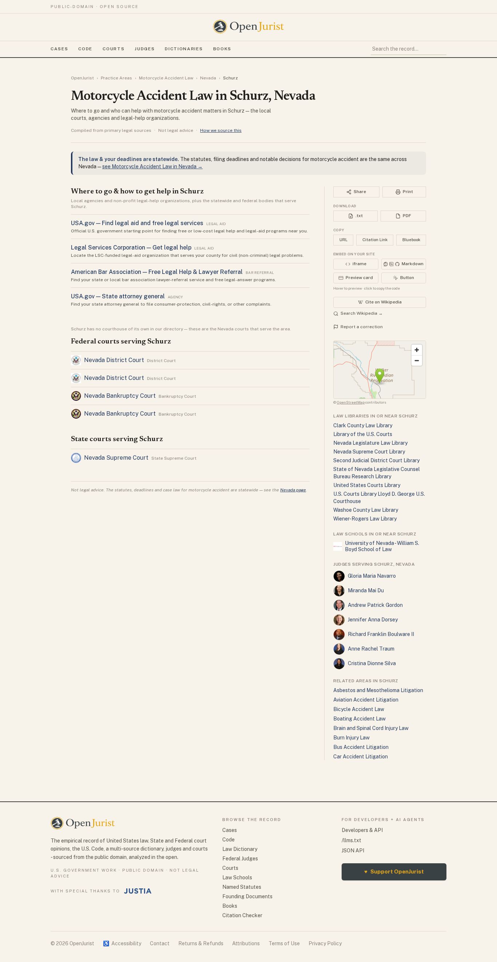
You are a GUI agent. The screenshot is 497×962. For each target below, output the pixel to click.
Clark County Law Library (362, 425)
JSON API (353, 850)
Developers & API (362, 830)
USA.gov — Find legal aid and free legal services (137, 223)
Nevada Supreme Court (116, 457)
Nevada (208, 78)
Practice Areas (116, 78)
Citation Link (374, 239)
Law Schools (237, 877)
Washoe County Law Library (365, 510)
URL (343, 239)
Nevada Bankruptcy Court (120, 395)
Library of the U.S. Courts (362, 434)
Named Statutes (241, 887)
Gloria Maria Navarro (372, 576)
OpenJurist (82, 78)
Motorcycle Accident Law (166, 78)
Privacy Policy (325, 943)
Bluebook (411, 239)
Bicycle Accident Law (358, 709)
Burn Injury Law (351, 738)
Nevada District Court (114, 360)
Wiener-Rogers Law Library (365, 519)
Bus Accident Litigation (361, 747)
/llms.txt (351, 840)
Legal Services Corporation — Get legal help (131, 247)
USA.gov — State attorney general (118, 296)
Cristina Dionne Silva (372, 663)
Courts (113, 48)
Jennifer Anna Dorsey (373, 620)
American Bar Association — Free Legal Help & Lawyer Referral (157, 271)
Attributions (246, 943)
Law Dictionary (239, 849)
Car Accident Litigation (360, 756)
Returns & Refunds (200, 943)
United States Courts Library (366, 485)
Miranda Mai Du (366, 590)
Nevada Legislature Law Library (370, 443)
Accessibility (122, 943)
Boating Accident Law (359, 719)
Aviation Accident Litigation (365, 700)
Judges (145, 48)
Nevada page (293, 489)
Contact (160, 943)
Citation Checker (242, 915)
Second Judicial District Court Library (376, 460)
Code (85, 48)
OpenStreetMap (351, 402)
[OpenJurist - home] (248, 26)
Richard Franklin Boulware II (381, 634)
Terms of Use (284, 943)
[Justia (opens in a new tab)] (138, 891)
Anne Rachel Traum (371, 649)
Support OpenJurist (394, 871)
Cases (59, 48)
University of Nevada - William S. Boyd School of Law (382, 546)
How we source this (221, 130)
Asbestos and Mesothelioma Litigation (378, 690)
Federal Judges (240, 858)
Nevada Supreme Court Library (369, 452)
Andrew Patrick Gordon (375, 605)
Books (222, 48)
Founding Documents (247, 896)
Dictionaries (184, 48)
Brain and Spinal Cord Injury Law (371, 728)
